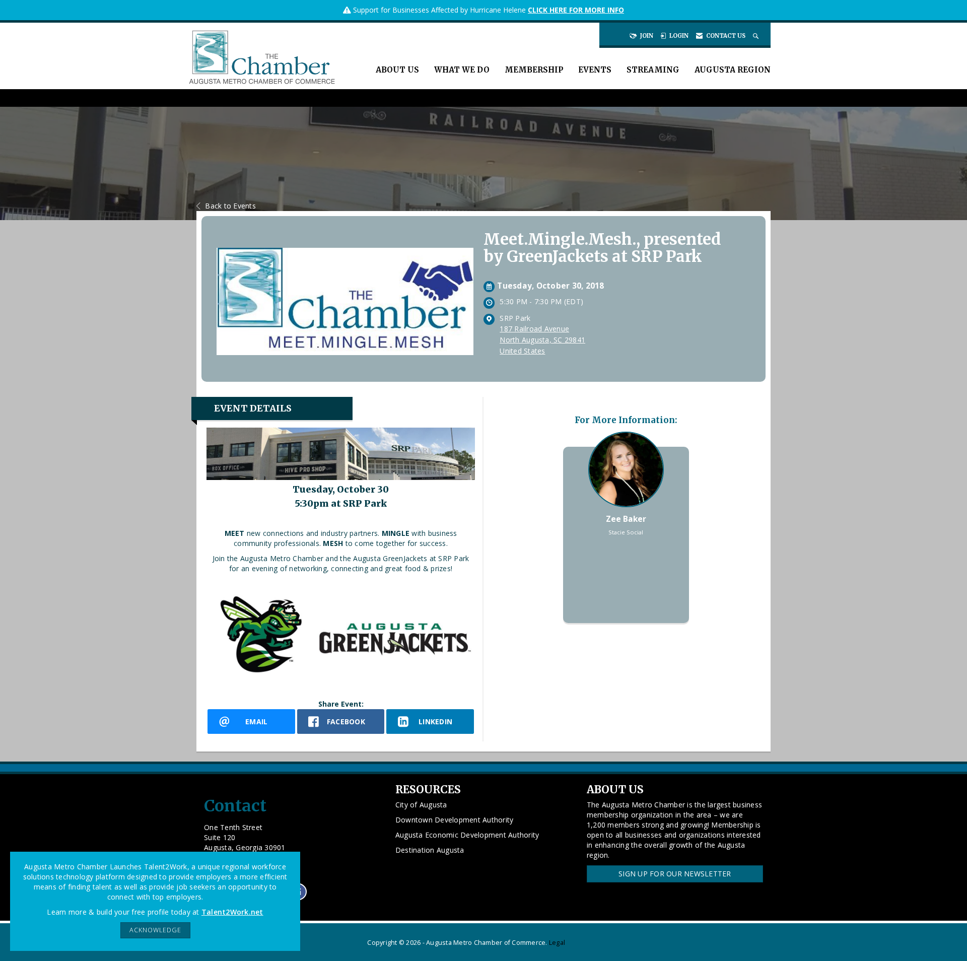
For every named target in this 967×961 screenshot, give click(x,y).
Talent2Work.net (232, 912)
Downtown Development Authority (454, 820)
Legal (557, 942)
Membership (534, 70)
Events (594, 70)
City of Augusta (421, 804)
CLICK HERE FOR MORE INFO (576, 10)
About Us (397, 70)
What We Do (462, 70)
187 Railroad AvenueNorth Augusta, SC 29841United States (542, 340)
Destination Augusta (429, 850)
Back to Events (230, 206)
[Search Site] (757, 35)
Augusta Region (733, 70)
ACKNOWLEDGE (155, 930)
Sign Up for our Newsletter (674, 873)
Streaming (653, 70)
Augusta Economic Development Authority (467, 835)
